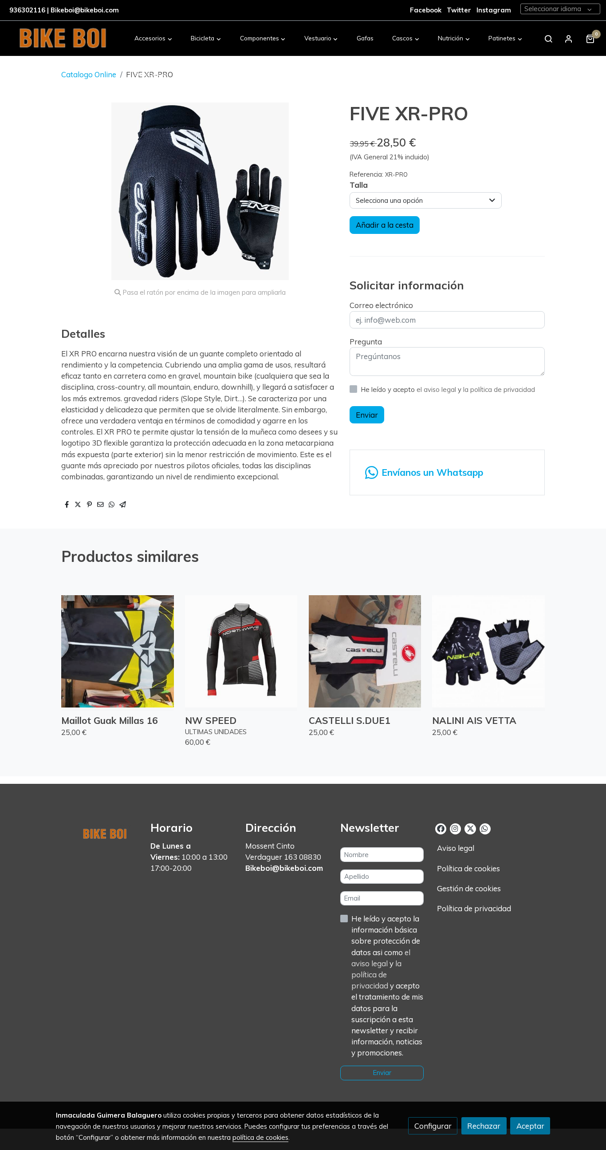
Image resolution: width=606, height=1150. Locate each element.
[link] (62, 38)
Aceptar (530, 1125)
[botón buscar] (548, 38)
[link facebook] (440, 828)
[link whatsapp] (485, 828)
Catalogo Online (88, 74)
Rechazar (483, 1125)
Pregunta (366, 341)
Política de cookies (468, 868)
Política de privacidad (474, 908)
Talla (359, 185)
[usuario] (568, 38)
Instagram (493, 10)
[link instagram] (455, 828)
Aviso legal (455, 848)
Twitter (460, 10)
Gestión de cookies (469, 888)
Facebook (425, 10)
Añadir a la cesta (384, 224)
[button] (153, 38)
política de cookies (260, 1137)
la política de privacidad (499, 389)
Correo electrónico (381, 305)
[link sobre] (97, 832)
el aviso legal (437, 389)
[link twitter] (470, 828)
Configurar (433, 1125)
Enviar (367, 414)
